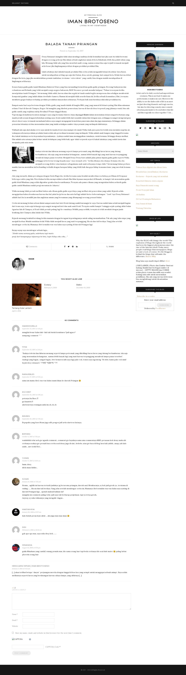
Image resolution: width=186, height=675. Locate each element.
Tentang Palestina (143, 208)
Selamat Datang (20, 3)
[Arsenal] (137, 225)
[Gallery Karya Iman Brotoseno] (137, 135)
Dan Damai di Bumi (144, 203)
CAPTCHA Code (52, 647)
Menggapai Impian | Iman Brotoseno (30, 566)
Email (15, 620)
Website (15, 626)
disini (167, 261)
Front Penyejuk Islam (145, 190)
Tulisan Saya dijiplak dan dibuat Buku (151, 167)
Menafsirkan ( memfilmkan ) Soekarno (152, 172)
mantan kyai (28, 509)
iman (111, 247)
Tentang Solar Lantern (22, 308)
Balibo (79, 285)
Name (15, 614)
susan (25, 479)
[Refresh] (30, 639)
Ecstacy (47, 285)
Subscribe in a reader (145, 296)
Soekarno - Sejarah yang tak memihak (152, 176)
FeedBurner (161, 308)
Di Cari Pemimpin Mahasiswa (148, 199)
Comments (31, 246)
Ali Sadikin (140, 194)
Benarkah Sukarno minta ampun (149, 181)
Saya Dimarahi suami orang (147, 185)
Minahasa (27, 545)
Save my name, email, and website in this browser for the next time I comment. (48, 633)
